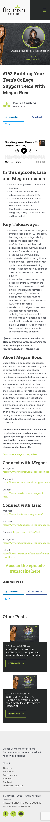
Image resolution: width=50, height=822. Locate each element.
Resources (8, 771)
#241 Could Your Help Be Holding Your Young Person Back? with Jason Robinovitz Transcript (22, 701)
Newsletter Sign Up (13, 785)
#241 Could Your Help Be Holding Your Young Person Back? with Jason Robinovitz (22, 652)
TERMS (24, 802)
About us (7, 768)
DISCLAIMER (36, 802)
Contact (7, 782)
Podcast (7, 778)
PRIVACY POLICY (11, 802)
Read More (14, 663)
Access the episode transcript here (25, 568)
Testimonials (10, 775)
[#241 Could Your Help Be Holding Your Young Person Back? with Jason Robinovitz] (25, 633)
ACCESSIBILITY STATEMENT (16, 806)
